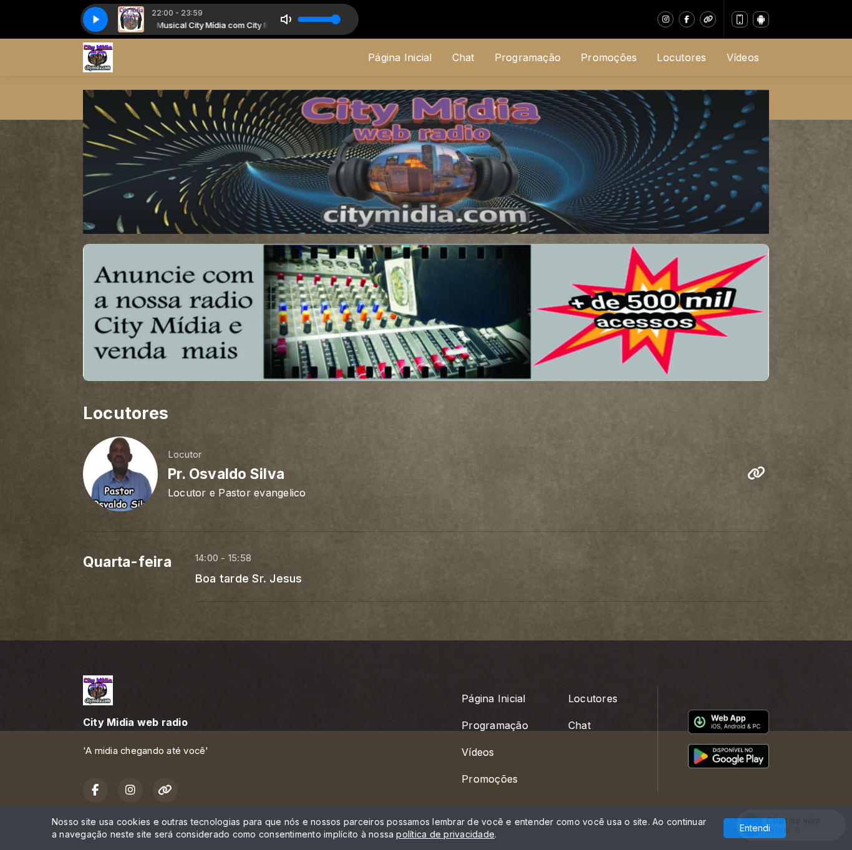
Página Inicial (400, 57)
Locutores (681, 57)
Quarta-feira (127, 562)
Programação (528, 57)
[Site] (708, 19)
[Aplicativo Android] (761, 19)
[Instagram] (665, 19)
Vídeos (743, 57)
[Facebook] (687, 19)
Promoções (609, 57)
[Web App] (740, 19)
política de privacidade (445, 834)
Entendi (755, 828)
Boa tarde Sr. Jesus (249, 578)
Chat (463, 57)
